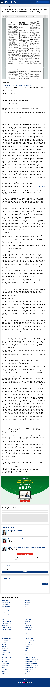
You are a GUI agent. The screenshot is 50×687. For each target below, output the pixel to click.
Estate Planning (28, 610)
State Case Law (28, 644)
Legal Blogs (4, 661)
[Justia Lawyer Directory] (31, 682)
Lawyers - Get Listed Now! (25, 588)
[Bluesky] (27, 682)
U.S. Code (4, 642)
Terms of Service (27, 685)
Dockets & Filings (6, 652)
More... (3, 616)
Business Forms (5, 663)
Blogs (26, 631)
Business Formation (6, 621)
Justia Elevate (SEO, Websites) (31, 665)
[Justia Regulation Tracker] (10, 2)
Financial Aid (28, 625)
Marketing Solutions (30, 657)
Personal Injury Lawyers (7, 614)
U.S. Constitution (5, 640)
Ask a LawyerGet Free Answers (7, 566)
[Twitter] (29, 682)
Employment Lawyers (7, 608)
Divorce (26, 606)
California (27, 646)
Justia (2, 4)
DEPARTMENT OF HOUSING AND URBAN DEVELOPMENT (17, 85)
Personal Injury (28, 614)
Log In (41, 1)
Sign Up (46, 1)
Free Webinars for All (8, 527)
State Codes (27, 642)
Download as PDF (44, 14)
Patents (3, 667)
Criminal (27, 604)
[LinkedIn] (19, 682)
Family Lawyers (5, 612)
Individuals (28, 600)
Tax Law (4, 633)
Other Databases (6, 657)
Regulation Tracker (7, 4)
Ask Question (25, 571)
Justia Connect (5, 685)
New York (27, 650)
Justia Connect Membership (31, 659)
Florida (26, 648)
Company (18, 685)
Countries (4, 671)
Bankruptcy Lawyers (6, 602)
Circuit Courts (5, 648)
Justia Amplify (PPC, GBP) (30, 667)
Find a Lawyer (6, 578)
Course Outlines (28, 627)
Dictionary (27, 621)
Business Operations (6, 623)
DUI (26, 608)
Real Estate (4, 631)
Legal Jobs (4, 659)
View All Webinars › (25, 554)
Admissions (27, 623)
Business (4, 619)
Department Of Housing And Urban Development (21, 4)
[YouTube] (20, 682)
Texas (26, 652)
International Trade (6, 629)
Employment (5, 625)
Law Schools (28, 619)
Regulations (4, 644)
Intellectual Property (6, 627)
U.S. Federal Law (6, 638)
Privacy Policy (35, 685)
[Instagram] (24, 682)
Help (22, 685)
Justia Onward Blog (29, 669)
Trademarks (4, 669)
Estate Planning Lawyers (7, 610)
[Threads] (26, 682)
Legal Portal (12, 685)
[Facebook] (22, 682)
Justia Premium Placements (31, 663)
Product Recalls (5, 665)
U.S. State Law (29, 638)
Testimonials (28, 671)
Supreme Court (5, 646)
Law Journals (28, 629)
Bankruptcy (27, 602)
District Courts (5, 650)
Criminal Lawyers (6, 606)
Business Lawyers (6, 604)
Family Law (27, 612)
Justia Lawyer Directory (30, 661)
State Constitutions (29, 640)
